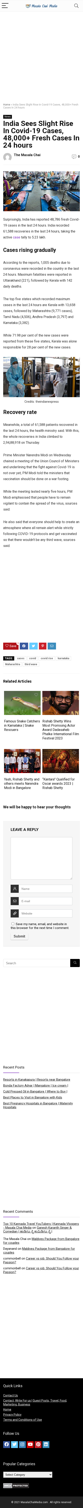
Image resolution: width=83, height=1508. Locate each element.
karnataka (63, 658)
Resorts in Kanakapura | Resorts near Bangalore (36, 1079)
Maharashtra (12, 664)
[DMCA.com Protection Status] (16, 1485)
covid (32, 658)
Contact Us (10, 1395)
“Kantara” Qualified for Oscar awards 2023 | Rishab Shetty (58, 783)
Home (6, 104)
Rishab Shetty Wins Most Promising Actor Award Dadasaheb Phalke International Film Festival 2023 (60, 729)
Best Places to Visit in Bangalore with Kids (32, 1097)
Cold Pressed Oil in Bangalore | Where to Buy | (35, 1091)
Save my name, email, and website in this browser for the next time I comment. (40, 926)
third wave (31, 664)
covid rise (47, 658)
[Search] (76, 5)
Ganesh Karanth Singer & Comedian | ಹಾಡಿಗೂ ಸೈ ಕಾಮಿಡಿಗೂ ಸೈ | (37, 1229)
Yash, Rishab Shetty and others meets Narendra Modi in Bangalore (21, 783)
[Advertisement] (41, 55)
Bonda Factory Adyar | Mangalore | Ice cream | (35, 1085)
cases (20, 658)
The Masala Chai (27, 155)
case (16, 237)
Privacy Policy (12, 1414)
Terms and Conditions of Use (22, 1419)
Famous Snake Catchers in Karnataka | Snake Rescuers (22, 725)
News (7, 116)
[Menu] (5, 5)
